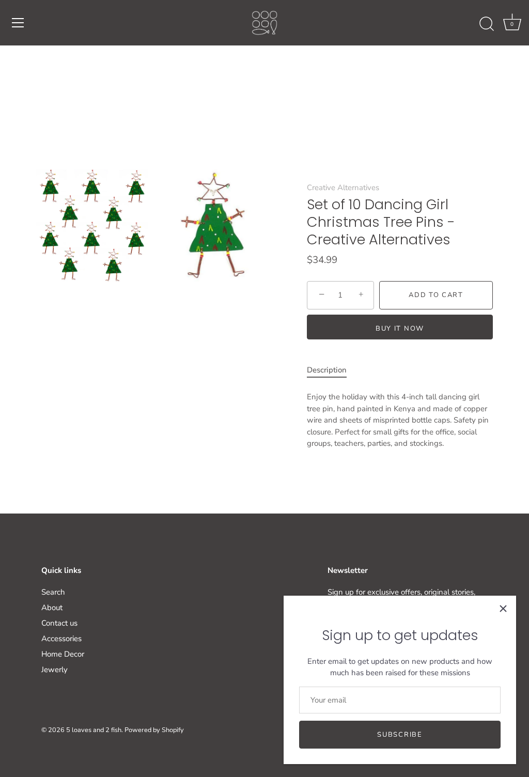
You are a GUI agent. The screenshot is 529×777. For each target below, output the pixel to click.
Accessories (61, 638)
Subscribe (399, 734)
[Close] (503, 608)
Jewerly (54, 669)
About (52, 607)
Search (53, 592)
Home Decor (62, 654)
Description (327, 370)
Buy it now (400, 328)
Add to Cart (436, 295)
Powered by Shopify (154, 730)
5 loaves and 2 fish (93, 730)
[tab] (332, 370)
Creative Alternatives (343, 187)
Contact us (59, 623)
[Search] (486, 24)
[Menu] (18, 22)
